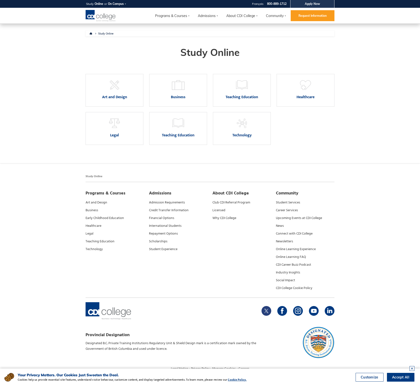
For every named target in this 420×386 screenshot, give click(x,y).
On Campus (116, 4)
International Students (165, 225)
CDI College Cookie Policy (294, 288)
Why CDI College (224, 218)
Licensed (218, 210)
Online (99, 4)
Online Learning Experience (296, 249)
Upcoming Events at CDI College (299, 218)
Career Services (287, 210)
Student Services (288, 202)
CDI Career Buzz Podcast (293, 264)
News (280, 225)
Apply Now (312, 4)
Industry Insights (288, 272)
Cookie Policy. (237, 379)
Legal (89, 233)
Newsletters (284, 241)
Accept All (400, 377)
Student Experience (163, 249)
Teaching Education (100, 241)
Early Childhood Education (105, 218)
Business (92, 210)
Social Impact (285, 280)
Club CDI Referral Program (231, 202)
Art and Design (96, 202)
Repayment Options (163, 233)
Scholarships (158, 241)
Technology (94, 249)
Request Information (312, 16)
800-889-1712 (277, 4)
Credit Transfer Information (169, 210)
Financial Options (161, 218)
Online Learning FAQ (291, 256)
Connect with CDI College (294, 233)
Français (257, 4)
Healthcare (93, 225)
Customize (369, 377)
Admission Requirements (167, 202)
